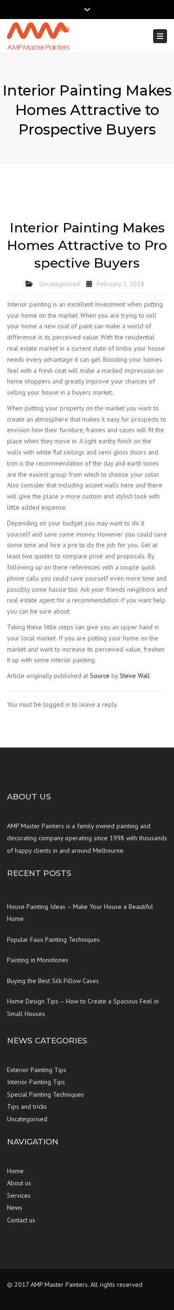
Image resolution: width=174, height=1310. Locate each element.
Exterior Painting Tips (36, 1070)
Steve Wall (135, 675)
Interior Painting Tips (36, 1082)
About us (19, 1183)
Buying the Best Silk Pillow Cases (53, 981)
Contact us (21, 1220)
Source (100, 675)
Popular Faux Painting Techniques (53, 939)
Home (15, 1171)
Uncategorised (59, 284)
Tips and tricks (27, 1106)
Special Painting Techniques (45, 1094)
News (14, 1207)
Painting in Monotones (37, 960)
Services (19, 1195)
